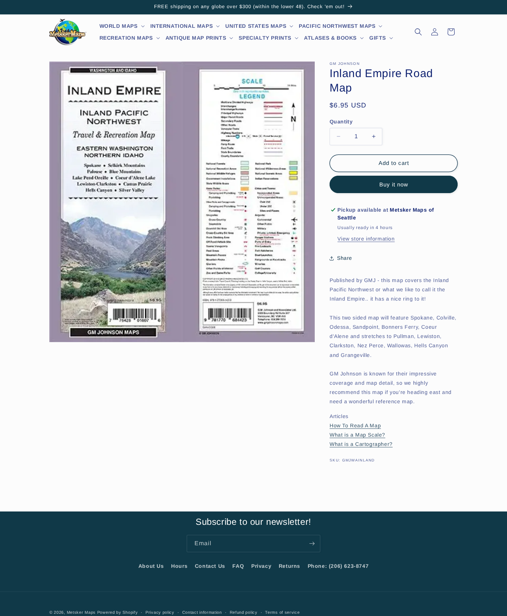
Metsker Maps (81, 612)
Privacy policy (159, 612)
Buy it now (393, 184)
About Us (151, 566)
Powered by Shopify (117, 612)
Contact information (202, 612)
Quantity (341, 122)
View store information (366, 239)
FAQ (238, 566)
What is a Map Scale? (357, 435)
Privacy (261, 566)
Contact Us (210, 566)
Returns (289, 566)
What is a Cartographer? (361, 444)
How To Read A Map (355, 425)
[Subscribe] (312, 543)
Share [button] (344, 258)
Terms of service (282, 612)
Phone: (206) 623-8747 (338, 566)
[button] (122, 26)
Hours (179, 566)
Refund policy (244, 612)
